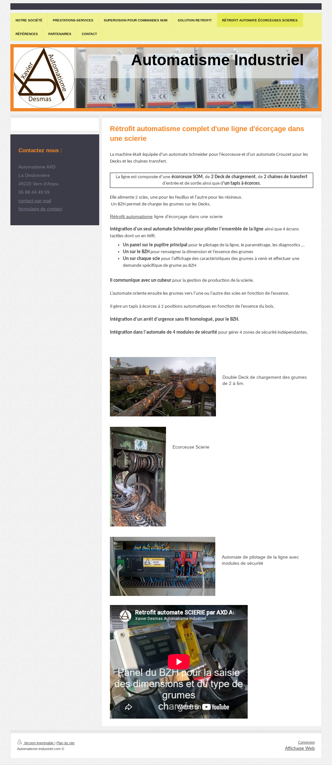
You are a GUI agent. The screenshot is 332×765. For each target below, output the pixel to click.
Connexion (306, 742)
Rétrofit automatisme (131, 216)
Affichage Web (300, 748)
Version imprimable (38, 743)
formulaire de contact (40, 208)
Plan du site (65, 743)
